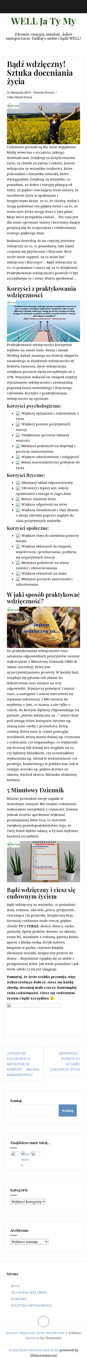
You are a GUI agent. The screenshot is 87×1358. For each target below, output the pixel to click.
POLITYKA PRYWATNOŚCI (31, 1305)
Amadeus (32, 1338)
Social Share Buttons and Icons (34, 1350)
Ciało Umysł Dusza (19, 97)
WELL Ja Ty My (43, 20)
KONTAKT (19, 1299)
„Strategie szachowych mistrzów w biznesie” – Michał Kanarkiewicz (23, 1064)
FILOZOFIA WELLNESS (29, 1292)
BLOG (15, 1286)
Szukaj (16, 1100)
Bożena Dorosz (44, 92)
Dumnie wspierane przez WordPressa (35, 1333)
